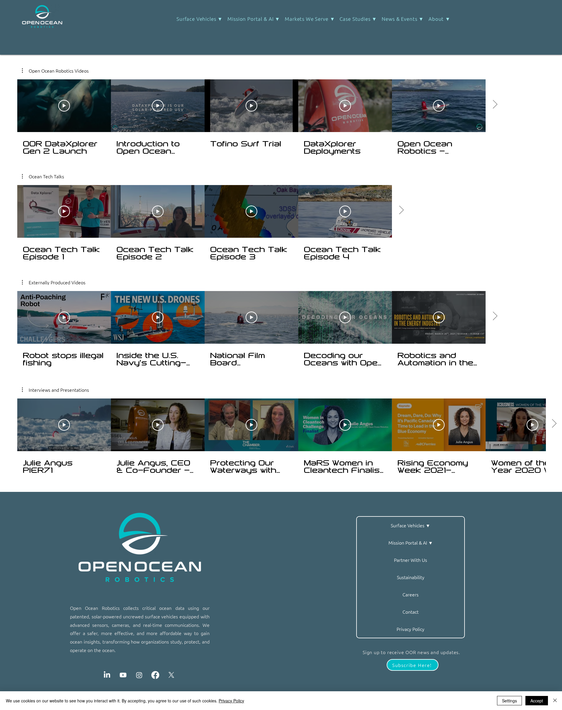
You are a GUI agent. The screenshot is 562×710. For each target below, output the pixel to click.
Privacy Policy (410, 629)
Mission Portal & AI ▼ (410, 542)
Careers (410, 594)
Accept (536, 701)
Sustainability (410, 577)
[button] (358, 19)
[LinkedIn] (107, 675)
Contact (410, 611)
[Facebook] (155, 675)
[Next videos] (401, 210)
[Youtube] (123, 675)
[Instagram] (139, 675)
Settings (509, 701)
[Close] (554, 700)
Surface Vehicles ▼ (410, 525)
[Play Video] (64, 211)
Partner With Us (410, 560)
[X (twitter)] (171, 675)
